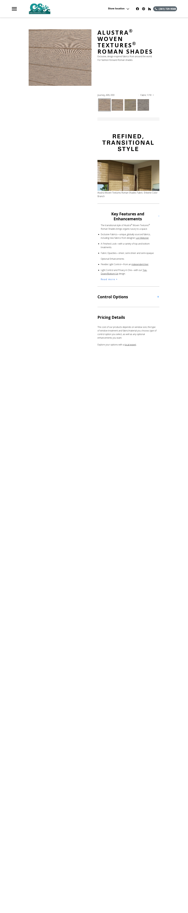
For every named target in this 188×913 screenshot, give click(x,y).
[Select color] (104, 105)
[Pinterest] (143, 8)
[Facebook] (137, 8)
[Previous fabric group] (138, 95)
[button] (14, 9)
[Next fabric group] (153, 95)
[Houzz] (149, 8)
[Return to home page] (61, 9)
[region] (60, 57)
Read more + (109, 279)
